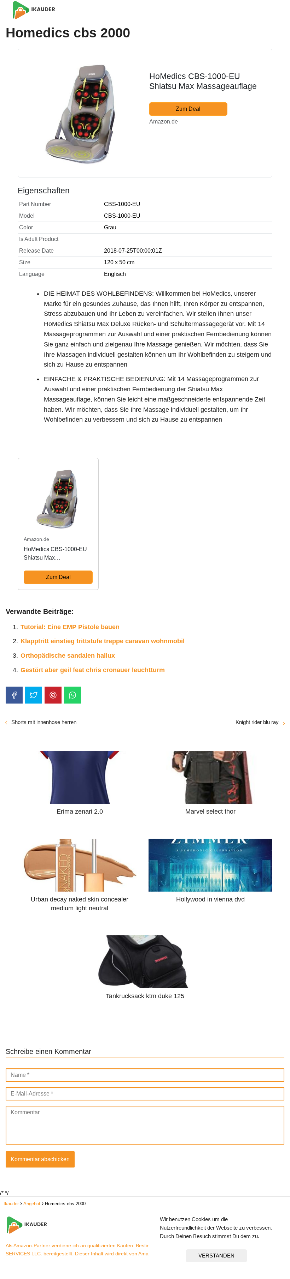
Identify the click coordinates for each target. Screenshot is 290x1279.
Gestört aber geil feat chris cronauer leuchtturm (93, 670)
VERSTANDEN (216, 1256)
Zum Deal (188, 109)
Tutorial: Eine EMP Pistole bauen (70, 627)
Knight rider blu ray (257, 722)
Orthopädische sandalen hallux (68, 655)
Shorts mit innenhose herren (43, 722)
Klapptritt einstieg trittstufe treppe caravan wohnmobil (103, 641)
